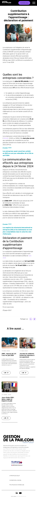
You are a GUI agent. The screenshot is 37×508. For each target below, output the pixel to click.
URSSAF (6, 138)
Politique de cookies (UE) (16, 484)
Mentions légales (13, 496)
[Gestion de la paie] (9, 3)
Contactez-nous (24, 3)
